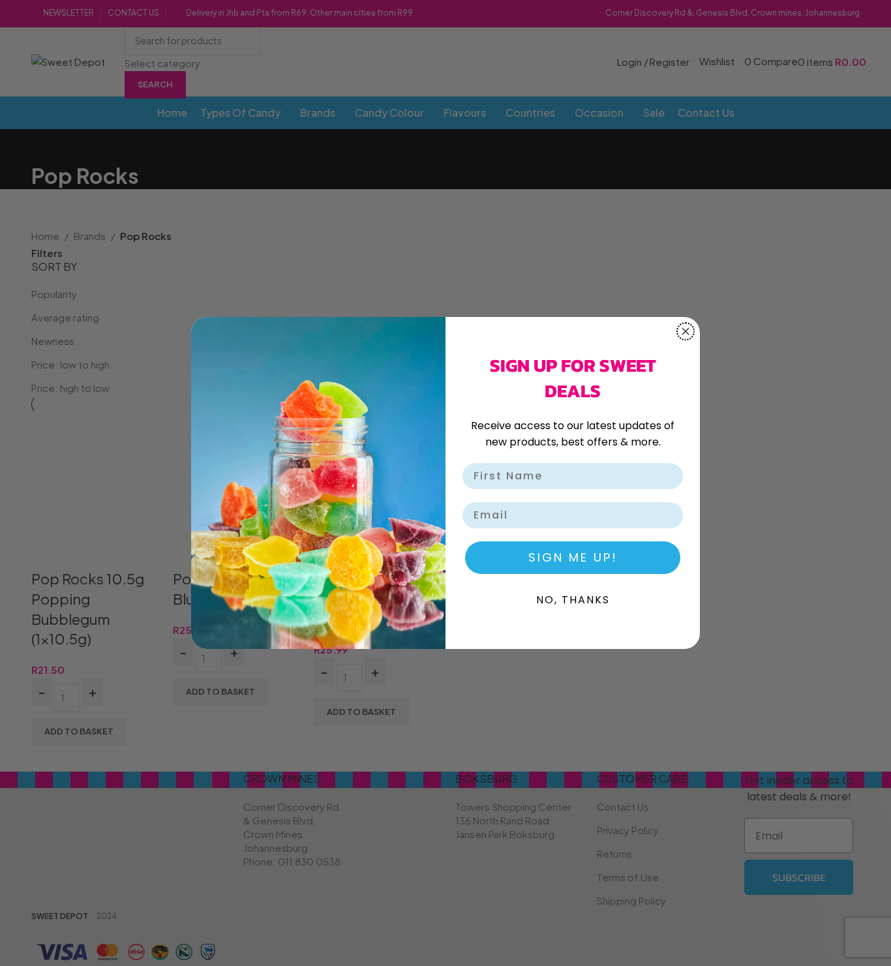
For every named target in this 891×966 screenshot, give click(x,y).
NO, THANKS (573, 599)
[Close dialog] (685, 331)
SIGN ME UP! (573, 557)
